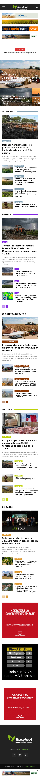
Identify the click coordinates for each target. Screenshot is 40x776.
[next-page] (7, 306)
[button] (3, 7)
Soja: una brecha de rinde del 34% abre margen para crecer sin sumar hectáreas (20, 541)
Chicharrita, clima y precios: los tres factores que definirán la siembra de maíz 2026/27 (26, 194)
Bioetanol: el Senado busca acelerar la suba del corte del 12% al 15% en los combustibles (26, 383)
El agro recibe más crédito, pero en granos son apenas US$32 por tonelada (20, 348)
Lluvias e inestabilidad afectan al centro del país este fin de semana (25, 273)
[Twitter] (26, 755)
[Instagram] (20, 755)
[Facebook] (14, 755)
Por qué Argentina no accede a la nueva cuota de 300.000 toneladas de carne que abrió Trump (20, 444)
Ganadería (7, 141)
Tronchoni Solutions (29, 766)
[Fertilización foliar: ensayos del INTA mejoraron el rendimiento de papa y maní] (7, 169)
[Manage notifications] (4, 772)
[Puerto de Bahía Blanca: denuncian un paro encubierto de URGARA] (7, 393)
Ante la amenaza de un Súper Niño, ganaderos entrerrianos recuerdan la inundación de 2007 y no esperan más (26, 492)
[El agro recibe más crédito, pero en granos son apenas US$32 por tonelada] (20, 74)
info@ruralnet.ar (24, 749)
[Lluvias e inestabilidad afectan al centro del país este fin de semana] (7, 271)
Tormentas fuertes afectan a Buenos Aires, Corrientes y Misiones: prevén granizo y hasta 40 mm (19, 249)
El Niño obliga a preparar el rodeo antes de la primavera (26, 205)
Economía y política (8, 74)
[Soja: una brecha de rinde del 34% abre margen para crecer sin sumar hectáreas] (20, 521)
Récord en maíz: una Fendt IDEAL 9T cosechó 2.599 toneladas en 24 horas (24, 576)
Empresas (6, 535)
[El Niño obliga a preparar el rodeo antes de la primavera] (7, 205)
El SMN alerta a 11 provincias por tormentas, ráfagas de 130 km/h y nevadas (26, 285)
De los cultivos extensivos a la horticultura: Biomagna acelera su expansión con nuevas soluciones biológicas (26, 589)
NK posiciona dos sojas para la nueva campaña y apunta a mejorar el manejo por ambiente (26, 563)
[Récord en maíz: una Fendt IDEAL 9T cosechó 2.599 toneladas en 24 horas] (7, 575)
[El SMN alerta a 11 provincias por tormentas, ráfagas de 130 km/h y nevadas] (7, 284)
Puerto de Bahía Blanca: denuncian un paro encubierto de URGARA (26, 395)
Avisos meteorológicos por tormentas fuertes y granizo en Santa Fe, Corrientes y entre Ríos (26, 299)
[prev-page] (3, 306)
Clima (5, 242)
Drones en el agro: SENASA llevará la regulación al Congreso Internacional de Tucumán (25, 181)
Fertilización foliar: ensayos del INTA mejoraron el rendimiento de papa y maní (26, 170)
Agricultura (19, 166)
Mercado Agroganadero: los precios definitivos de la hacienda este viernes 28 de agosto (17, 148)
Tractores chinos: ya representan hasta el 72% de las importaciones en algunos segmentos (26, 370)
